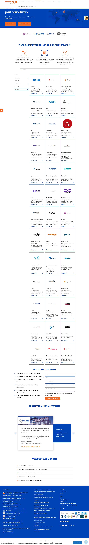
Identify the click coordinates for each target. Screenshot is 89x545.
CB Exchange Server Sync (7, 510)
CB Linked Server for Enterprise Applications (42, 510)
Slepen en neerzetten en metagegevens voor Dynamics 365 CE (14, 498)
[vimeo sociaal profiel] (66, 524)
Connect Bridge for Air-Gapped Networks (41, 505)
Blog (60, 498)
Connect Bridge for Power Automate (40, 507)
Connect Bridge (36, 503)
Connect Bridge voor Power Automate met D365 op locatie (44, 508)
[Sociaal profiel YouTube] (63, 524)
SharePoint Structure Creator (8, 496)
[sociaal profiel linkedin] (61, 524)
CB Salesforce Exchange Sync (39, 492)
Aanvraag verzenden (52, 398)
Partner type (16, 86)
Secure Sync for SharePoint (7, 529)
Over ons (61, 493)
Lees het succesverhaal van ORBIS (30, 446)
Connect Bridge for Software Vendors (40, 513)
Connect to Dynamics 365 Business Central (10, 506)
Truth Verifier (36, 525)
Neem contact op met (63, 491)
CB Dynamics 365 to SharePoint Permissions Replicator (12, 495)
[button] (44, 465)
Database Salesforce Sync (38, 494)
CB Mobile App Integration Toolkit (40, 511)
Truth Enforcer (36, 519)
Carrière (61, 496)
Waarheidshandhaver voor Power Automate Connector (44, 526)
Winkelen (62, 509)
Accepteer (78, 542)
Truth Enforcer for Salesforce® (39, 496)
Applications (16, 80)
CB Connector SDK (37, 515)
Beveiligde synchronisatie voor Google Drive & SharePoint (13, 524)
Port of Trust (36, 523)
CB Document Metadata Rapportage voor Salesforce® (43, 497)
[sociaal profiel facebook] (72, 524)
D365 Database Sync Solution (8, 501)
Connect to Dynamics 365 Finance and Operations (12, 504)
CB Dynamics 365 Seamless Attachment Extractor (11, 500)
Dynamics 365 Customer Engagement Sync (10, 503)
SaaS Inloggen (67, 2)
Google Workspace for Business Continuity (10, 525)
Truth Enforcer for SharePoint (8, 531)
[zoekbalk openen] (34, 6)
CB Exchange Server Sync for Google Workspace (11, 522)
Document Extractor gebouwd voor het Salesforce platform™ (45, 491)
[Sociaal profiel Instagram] (74, 524)
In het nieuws (62, 501)
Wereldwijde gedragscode (64, 499)
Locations (16, 74)
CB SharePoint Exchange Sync (8, 532)
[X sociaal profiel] (69, 524)
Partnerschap (62, 494)
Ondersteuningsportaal (72, 505)
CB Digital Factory (37, 531)
